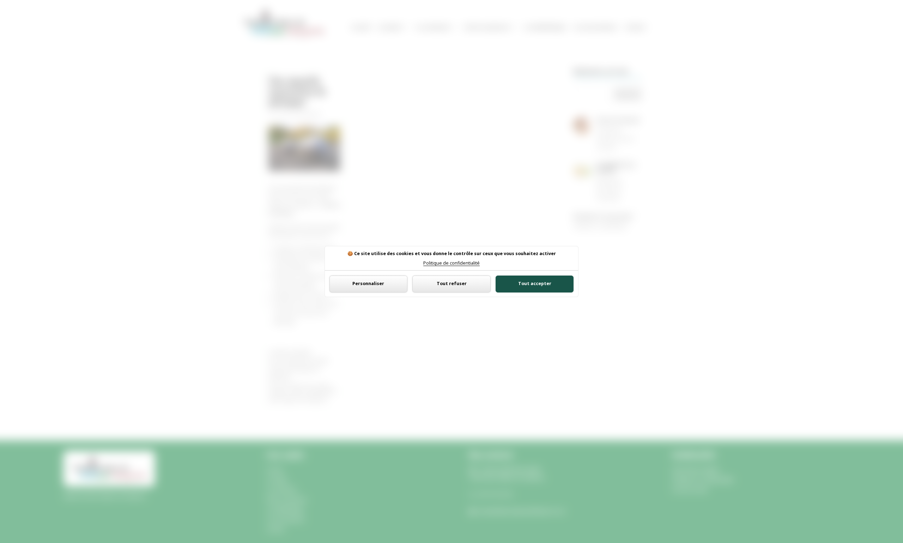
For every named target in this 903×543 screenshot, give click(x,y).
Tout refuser (452, 283)
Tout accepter (534, 283)
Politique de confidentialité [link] (451, 263)
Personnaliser (368, 283)
